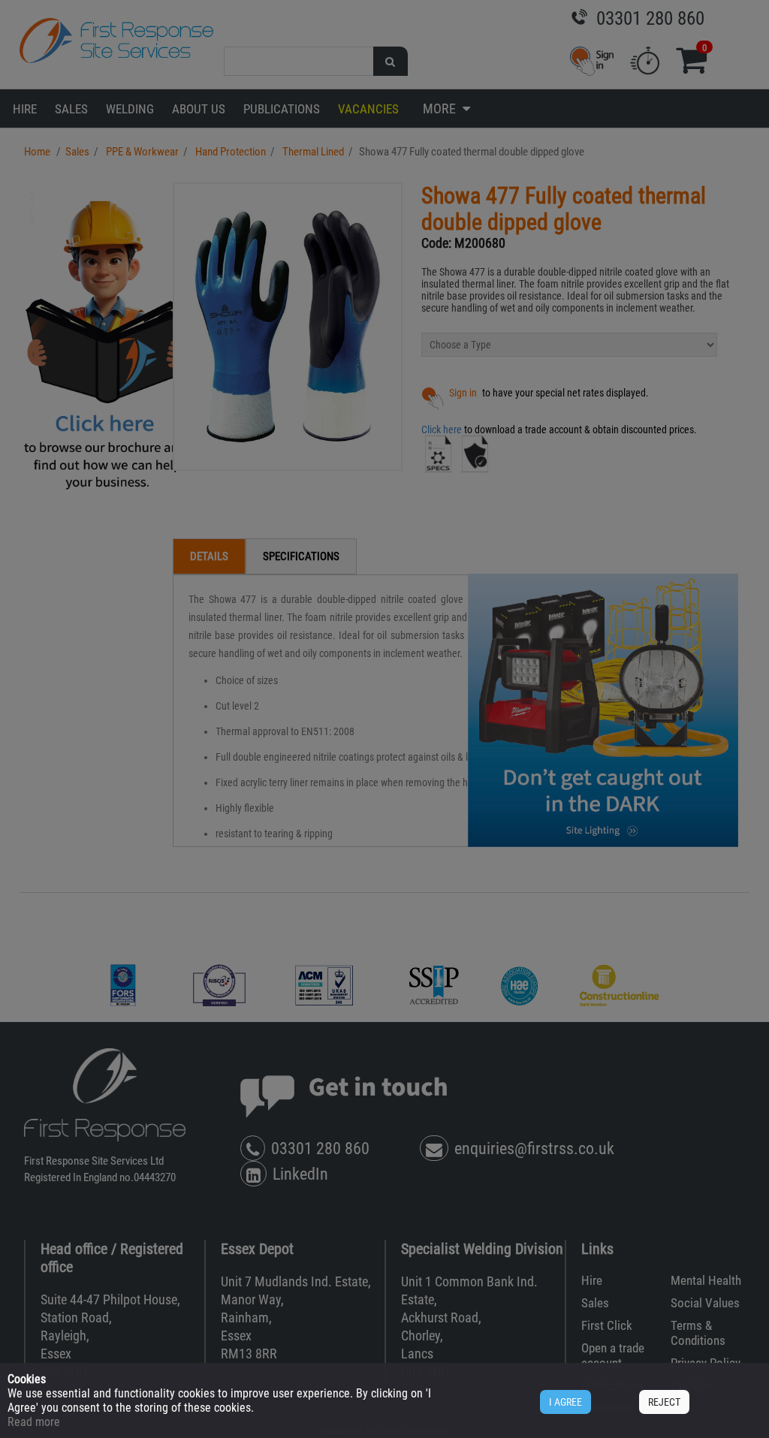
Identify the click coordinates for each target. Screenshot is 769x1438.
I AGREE (565, 1402)
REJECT (664, 1402)
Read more (34, 1422)
